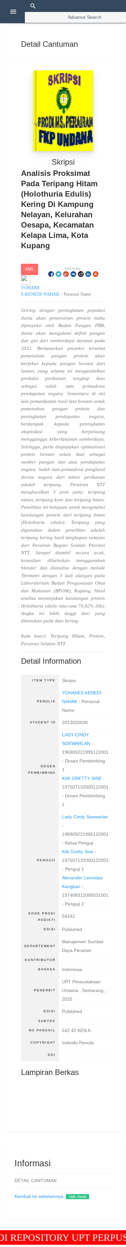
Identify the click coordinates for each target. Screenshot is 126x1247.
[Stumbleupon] (96, 273)
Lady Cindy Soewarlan (85, 816)
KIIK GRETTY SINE (82, 778)
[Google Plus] (66, 273)
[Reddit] (81, 273)
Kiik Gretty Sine (77, 851)
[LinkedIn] (88, 273)
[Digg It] (73, 273)
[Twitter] (58, 273)
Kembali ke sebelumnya (39, 1196)
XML (29, 269)
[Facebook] (51, 273)
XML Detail (77, 1197)
